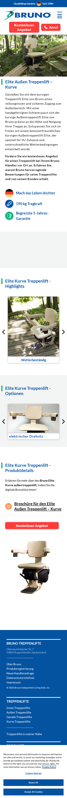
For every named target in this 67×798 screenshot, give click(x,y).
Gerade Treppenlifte (19, 717)
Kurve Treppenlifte (18, 721)
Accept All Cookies (33, 792)
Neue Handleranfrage (20, 673)
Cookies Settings (33, 773)
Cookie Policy (49, 767)
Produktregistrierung (20, 668)
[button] (59, 16)
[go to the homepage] (27, 14)
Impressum (14, 682)
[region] (33, 771)
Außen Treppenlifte (19, 712)
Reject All (33, 782)
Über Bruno (14, 664)
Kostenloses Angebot (32, 526)
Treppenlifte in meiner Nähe (24, 734)
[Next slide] (63, 332)
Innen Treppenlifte (18, 708)
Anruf (53, 27)
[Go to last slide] (4, 332)
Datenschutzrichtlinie (20, 678)
